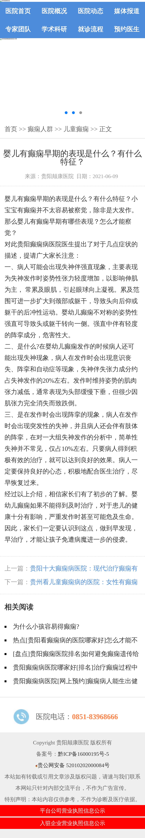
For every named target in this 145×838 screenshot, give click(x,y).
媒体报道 (127, 10)
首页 (11, 129)
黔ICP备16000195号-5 (83, 754)
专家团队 (18, 29)
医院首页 (18, 10)
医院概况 (54, 10)
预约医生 (127, 29)
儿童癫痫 (76, 129)
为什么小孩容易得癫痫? (46, 626)
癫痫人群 (40, 129)
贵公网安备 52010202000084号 (74, 765)
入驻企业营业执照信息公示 (72, 823)
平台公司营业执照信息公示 (72, 811)
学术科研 (54, 29)
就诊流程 (90, 29)
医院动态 (90, 10)
